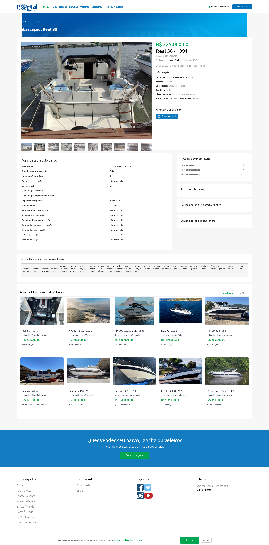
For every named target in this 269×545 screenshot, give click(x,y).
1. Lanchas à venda (33, 21)
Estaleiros (96, 6)
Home (19, 21)
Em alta (241, 293)
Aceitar (190, 540)
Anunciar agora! (134, 455)
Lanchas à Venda (26, 495)
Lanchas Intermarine (28, 522)
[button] (24, 90)
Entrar (214, 7)
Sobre (20, 485)
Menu (46, 6)
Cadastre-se (223, 7)
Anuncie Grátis (242, 7)
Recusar (206, 540)
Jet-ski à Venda (25, 517)
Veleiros (84, 6)
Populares (227, 293)
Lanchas (73, 6)
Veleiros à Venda (26, 501)
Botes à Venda (25, 511)
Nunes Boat (174, 60)
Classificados (60, 6)
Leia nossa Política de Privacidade (127, 540)
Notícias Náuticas (114, 6)
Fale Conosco (24, 490)
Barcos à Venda (25, 506)
